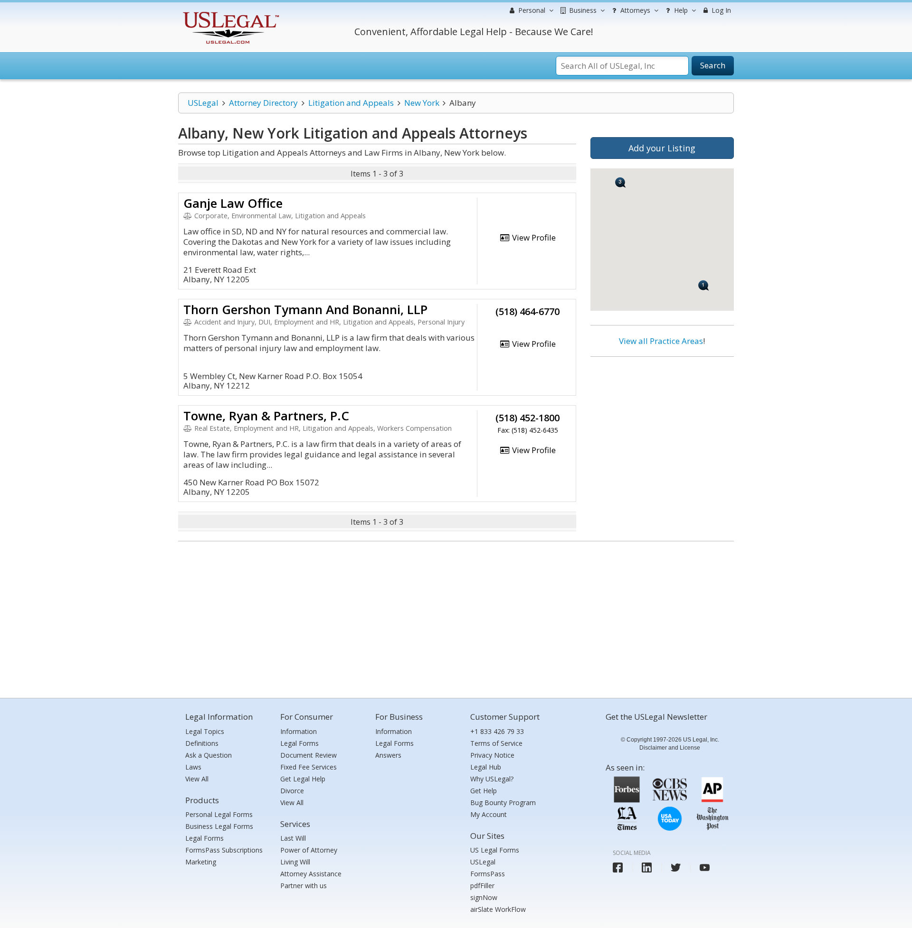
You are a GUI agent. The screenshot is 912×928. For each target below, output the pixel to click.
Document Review (308, 755)
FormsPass (487, 873)
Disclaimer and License (669, 747)
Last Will (293, 838)
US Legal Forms (494, 849)
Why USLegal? (491, 778)
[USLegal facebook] (618, 867)
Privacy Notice (492, 755)
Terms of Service (496, 743)
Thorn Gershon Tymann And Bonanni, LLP (305, 309)
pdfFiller (482, 885)
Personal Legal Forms (219, 814)
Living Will (295, 861)
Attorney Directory (263, 102)
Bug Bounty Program (503, 802)
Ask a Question (208, 755)
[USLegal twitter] (676, 867)
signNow (483, 897)
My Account (488, 814)
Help (680, 10)
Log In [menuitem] (720, 10)
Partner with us (303, 885)
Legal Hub (485, 766)
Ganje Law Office (233, 203)
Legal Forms (204, 838)
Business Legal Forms (219, 826)
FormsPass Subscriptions (224, 849)
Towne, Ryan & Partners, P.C (266, 415)
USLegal (203, 102)
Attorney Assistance (311, 873)
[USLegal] (229, 13)
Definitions (201, 743)
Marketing (200, 861)
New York (421, 102)
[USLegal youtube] (705, 867)
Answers (388, 755)
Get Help (483, 790)
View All (197, 778)
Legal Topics (204, 731)
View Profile (533, 237)
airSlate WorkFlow (498, 909)
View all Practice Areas (661, 340)
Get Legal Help (302, 778)
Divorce (292, 790)
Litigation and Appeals (351, 102)
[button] (620, 182)
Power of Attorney (308, 849)
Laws (193, 766)
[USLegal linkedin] (647, 867)
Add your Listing (661, 148)
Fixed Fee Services (308, 766)
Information (298, 731)
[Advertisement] (662, 425)
